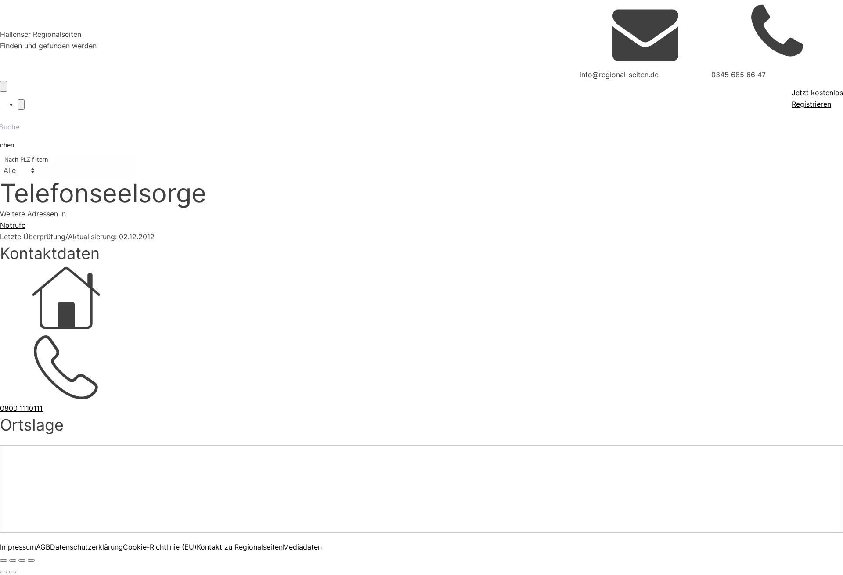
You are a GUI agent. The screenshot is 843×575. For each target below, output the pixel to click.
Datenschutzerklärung (86, 547)
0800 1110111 (21, 408)
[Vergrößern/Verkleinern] (3, 560)
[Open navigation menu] (3, 86)
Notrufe (12, 225)
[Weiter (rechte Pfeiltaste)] (12, 572)
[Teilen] (21, 560)
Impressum (18, 547)
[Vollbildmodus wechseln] (12, 560)
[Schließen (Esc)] (31, 560)
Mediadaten (302, 547)
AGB (43, 547)
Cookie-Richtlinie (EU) (160, 547)
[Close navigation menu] (21, 104)
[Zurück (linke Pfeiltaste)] (3, 572)
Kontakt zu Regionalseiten (240, 547)
